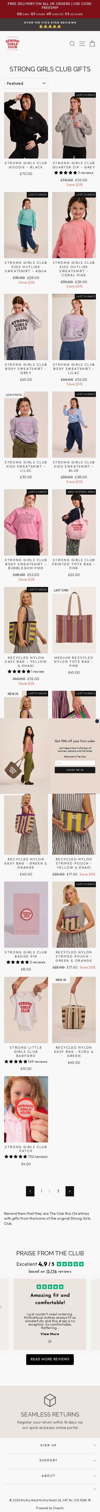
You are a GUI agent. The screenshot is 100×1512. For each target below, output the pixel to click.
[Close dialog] (97, 721)
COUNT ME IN (75, 770)
